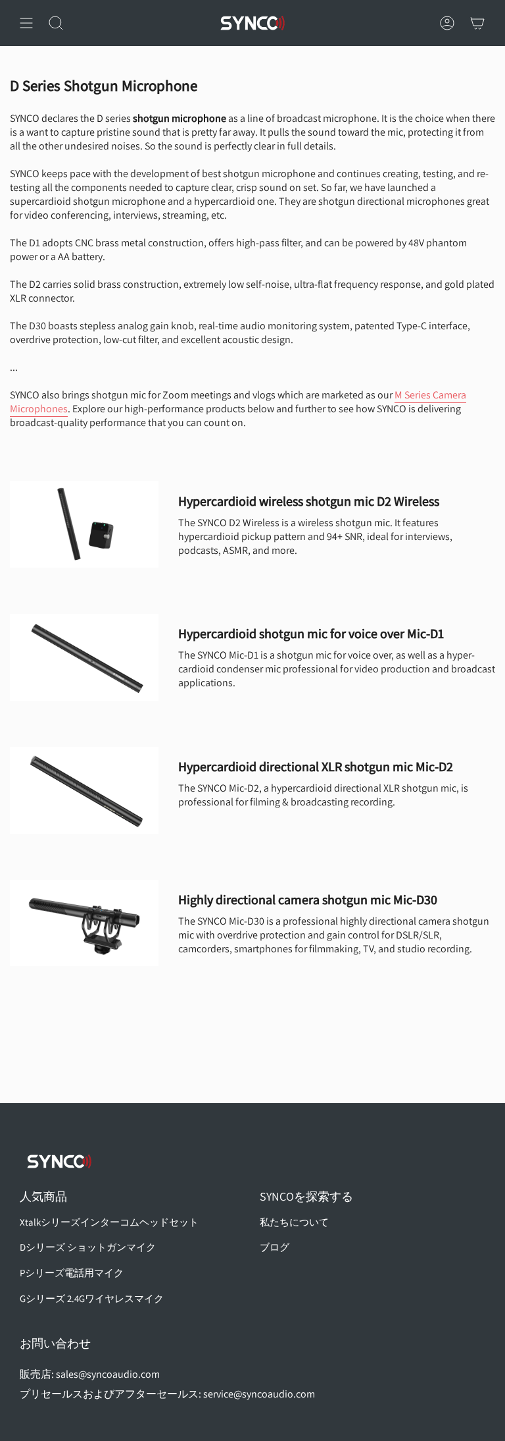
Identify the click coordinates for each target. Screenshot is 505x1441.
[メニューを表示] (26, 23)
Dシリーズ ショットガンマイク (88, 1247)
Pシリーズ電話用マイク (72, 1272)
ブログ (274, 1247)
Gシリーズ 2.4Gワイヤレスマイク (92, 1298)
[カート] (477, 23)
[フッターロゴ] (59, 1161)
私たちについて (294, 1222)
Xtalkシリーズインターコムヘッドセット (109, 1222)
